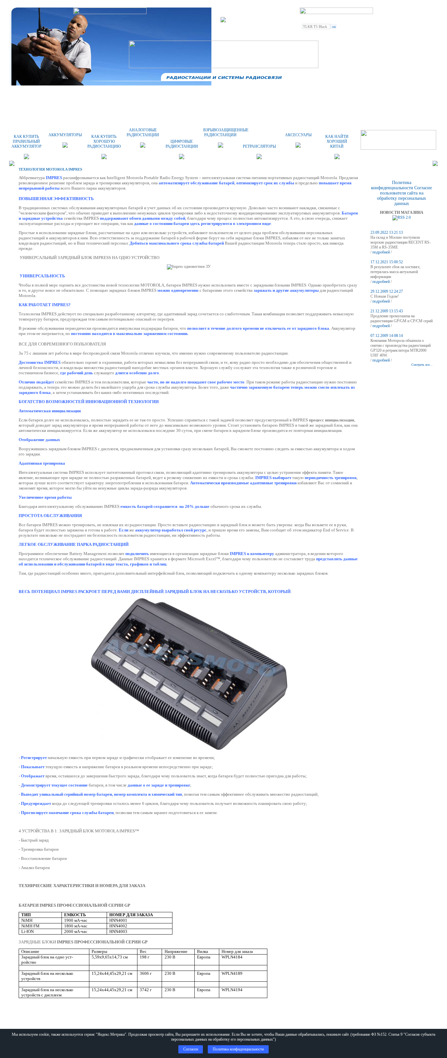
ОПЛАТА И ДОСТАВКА (169, 93)
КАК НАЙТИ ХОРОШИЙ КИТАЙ (337, 141)
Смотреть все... (422, 364)
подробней (381, 252)
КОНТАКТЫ (278, 93)
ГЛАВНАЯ (59, 93)
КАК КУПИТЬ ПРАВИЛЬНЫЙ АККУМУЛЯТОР (26, 141)
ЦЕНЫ (223, 93)
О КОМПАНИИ (114, 93)
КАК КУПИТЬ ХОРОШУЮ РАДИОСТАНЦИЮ (104, 141)
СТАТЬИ (387, 93)
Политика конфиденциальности (392, 185)
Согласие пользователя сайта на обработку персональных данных (404, 195)
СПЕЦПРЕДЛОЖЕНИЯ (333, 93)
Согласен (190, 1049)
